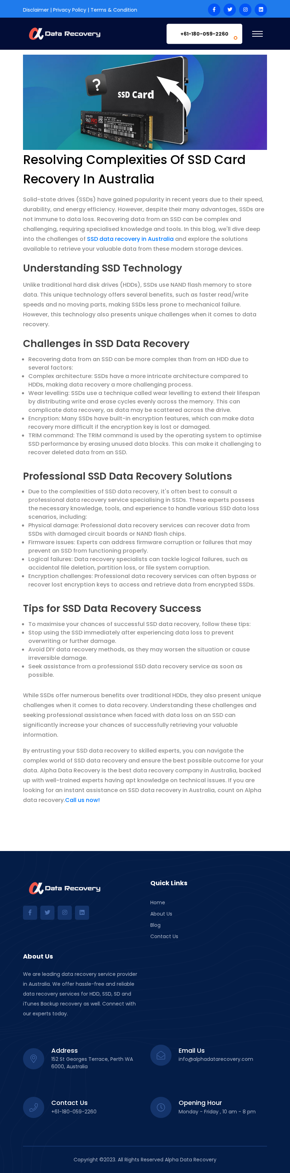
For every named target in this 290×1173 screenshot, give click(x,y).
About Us (161, 913)
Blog (155, 925)
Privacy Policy (69, 9)
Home (157, 902)
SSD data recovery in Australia (130, 239)
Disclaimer (36, 9)
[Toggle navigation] (257, 34)
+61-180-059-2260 (204, 33)
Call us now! (82, 800)
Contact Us (164, 936)
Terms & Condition (114, 9)
